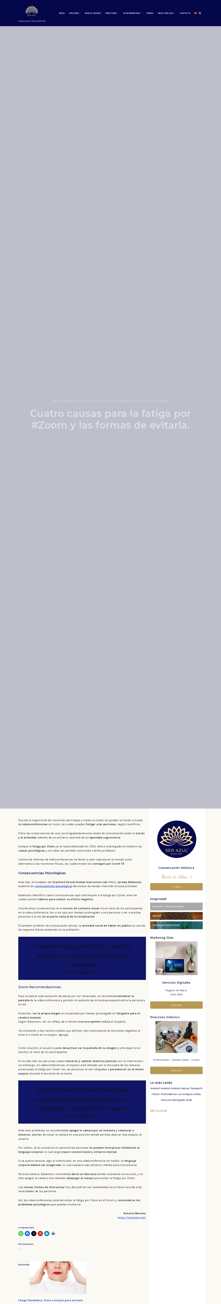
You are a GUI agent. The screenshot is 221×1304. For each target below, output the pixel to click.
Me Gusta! (158, 1110)
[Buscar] (200, 13)
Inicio (62, 13)
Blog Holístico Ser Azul (76, 400)
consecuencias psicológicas (53, 886)
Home (56, 400)
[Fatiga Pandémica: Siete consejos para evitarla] (58, 1292)
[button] (79, 13)
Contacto (185, 13)
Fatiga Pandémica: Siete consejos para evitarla (50, 1300)
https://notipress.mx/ (132, 1217)
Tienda (149, 13)
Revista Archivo (93, 13)
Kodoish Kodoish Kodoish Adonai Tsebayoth (176, 1088)
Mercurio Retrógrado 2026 (176, 1100)
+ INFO (176, 886)
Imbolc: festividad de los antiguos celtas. (176, 1094)
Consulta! (176, 1005)
